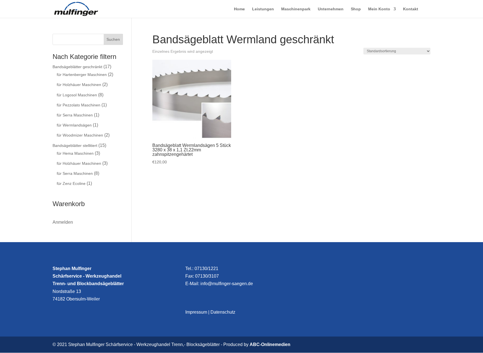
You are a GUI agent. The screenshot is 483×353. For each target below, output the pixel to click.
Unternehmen (331, 9)
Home (239, 9)
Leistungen (263, 9)
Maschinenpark (296, 9)
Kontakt (410, 9)
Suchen (113, 39)
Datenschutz (222, 312)
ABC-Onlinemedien (270, 344)
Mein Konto (379, 9)
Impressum (196, 312)
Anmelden (63, 222)
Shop (356, 9)
